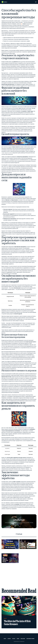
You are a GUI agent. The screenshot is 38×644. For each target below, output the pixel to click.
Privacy (13, 638)
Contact (9, 638)
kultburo (5, 1)
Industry (5, 618)
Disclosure (23, 638)
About (5, 638)
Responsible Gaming (30, 638)
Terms (18, 638)
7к (21, 23)
